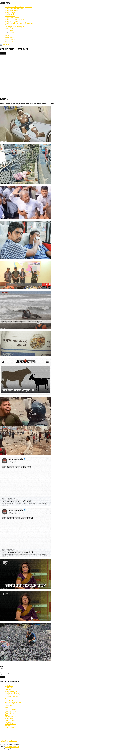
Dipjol (6, 698)
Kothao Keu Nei (10, 704)
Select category (5, 673)
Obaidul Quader (10, 716)
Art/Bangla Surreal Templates (15, 27)
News (11, 30)
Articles (11, 32)
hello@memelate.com (9, 741)
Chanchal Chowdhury (12, 697)
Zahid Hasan (9, 727)
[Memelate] (4, 45)
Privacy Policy (9, 38)
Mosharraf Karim (11, 709)
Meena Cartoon (10, 711)
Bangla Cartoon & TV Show (14, 19)
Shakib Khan (9, 718)
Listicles (12, 34)
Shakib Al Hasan (10, 724)
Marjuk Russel (10, 720)
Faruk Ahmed (9, 700)
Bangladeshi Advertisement (14, 8)
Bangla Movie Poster (12, 691)
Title (1, 666)
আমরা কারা (7, 36)
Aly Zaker (8, 689)
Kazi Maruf (8, 706)
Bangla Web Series (11, 10)
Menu (3, 53)
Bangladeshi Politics (12, 18)
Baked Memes (10, 39)
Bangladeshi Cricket (12, 693)
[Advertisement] (58, 79)
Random (8, 25)
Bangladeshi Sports (11, 21)
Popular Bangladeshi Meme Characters (19, 23)
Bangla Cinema (10, 12)
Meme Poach (9, 28)
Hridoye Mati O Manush (13, 702)
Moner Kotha (9, 713)
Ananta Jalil (9, 688)
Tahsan (7, 725)
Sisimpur (8, 722)
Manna (7, 707)
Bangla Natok (9, 14)
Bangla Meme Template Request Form (18, 7)
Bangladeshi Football (12, 695)
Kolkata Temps (10, 16)
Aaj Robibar (9, 686)
